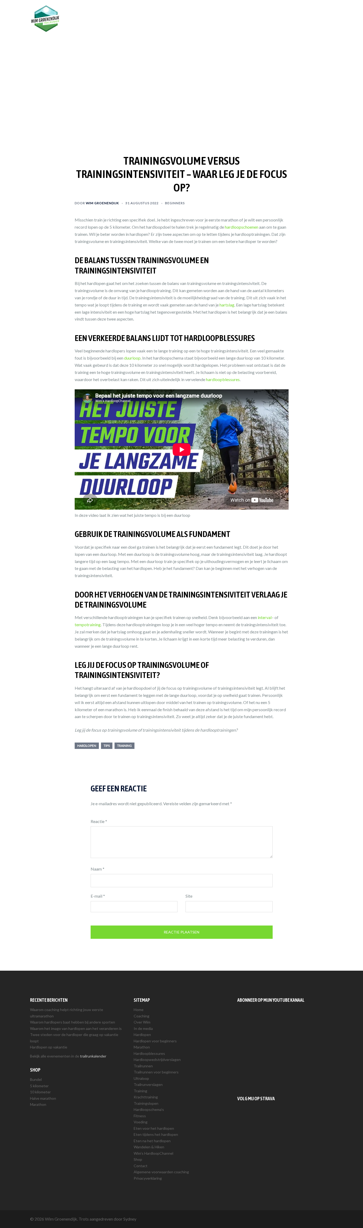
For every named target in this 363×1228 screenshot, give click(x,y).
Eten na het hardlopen (152, 1141)
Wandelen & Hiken (149, 1147)
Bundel (36, 1079)
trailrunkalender (93, 1056)
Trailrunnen (252, 12)
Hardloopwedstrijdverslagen (157, 1059)
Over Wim (202, 12)
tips (107, 746)
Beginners (175, 203)
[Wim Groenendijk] (45, 17)
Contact (140, 1165)
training (124, 746)
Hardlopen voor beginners (155, 1041)
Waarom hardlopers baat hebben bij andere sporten (72, 1022)
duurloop (132, 357)
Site (188, 895)
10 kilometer (40, 1092)
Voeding (140, 1122)
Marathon (38, 1104)
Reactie (99, 821)
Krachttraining (146, 1097)
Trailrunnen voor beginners (156, 1072)
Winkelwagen (318, 12)
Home (138, 1009)
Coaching (179, 12)
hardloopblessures (223, 379)
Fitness (140, 1116)
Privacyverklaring (148, 1178)
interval (265, 617)
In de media (143, 1028)
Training (276, 12)
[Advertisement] (285, 1048)
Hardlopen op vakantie (48, 1047)
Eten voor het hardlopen (154, 1128)
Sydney (129, 1218)
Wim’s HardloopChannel (153, 1153)
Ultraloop (141, 1078)
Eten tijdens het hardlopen (156, 1134)
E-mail (98, 895)
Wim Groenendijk (102, 203)
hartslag (227, 304)
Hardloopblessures (149, 1053)
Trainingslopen (146, 1103)
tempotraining (88, 624)
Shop (295, 12)
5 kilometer (39, 1086)
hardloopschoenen (241, 226)
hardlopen (86, 746)
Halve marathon (43, 1098)
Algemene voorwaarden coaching (161, 1172)
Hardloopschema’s (149, 1109)
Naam (97, 868)
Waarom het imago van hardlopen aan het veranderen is (76, 1028)
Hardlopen (227, 12)
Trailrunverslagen (148, 1084)
